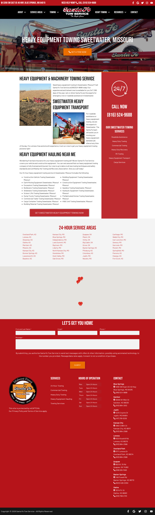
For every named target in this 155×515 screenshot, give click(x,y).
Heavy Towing (101, 12)
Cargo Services (119, 162)
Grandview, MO (58, 253)
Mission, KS (27, 248)
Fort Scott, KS (118, 259)
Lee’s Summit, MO (59, 242)
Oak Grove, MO (58, 259)
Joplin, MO (87, 256)
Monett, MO (117, 248)
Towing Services (58, 403)
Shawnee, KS (28, 240)
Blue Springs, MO (59, 237)
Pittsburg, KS (88, 250)
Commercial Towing (119, 145)
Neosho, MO (87, 259)
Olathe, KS (27, 242)
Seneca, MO (117, 242)
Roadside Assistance (119, 137)
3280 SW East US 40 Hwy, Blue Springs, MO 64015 (24, 2)
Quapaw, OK (87, 234)
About (20, 12)
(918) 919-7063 (121, 470)
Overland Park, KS (29, 234)
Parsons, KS (117, 253)
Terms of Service (35, 411)
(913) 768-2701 (89, 5)
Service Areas (36, 12)
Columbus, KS (88, 253)
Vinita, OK (86, 240)
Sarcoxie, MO (118, 245)
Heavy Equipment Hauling (61, 399)
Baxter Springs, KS (90, 248)
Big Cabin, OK (88, 242)
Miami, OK (86, 237)
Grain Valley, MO (59, 256)
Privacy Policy (18, 411)
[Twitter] (142, 3)
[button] (80, 304)
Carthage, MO (118, 234)
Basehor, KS (27, 259)
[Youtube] (151, 3)
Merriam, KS (27, 245)
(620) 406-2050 (122, 483)
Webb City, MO (118, 237)
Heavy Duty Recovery (119, 149)
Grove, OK (86, 245)
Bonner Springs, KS (30, 253)
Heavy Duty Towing (119, 141)
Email (60, 329)
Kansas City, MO (59, 234)
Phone (102, 329)
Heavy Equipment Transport (119, 158)
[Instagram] (147, 3)
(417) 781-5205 (121, 418)
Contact (134, 12)
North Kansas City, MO (61, 250)
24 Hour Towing (57, 386)
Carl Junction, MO (119, 240)
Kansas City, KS (28, 250)
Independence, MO (60, 240)
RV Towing (119, 154)
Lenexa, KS (27, 237)
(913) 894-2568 (121, 431)
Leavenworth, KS (29, 256)
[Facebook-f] (133, 3)
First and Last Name (23, 329)
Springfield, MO (118, 250)
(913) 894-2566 (121, 444)
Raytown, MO (57, 245)
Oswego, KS (117, 256)
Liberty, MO (57, 248)
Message (19, 337)
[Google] (138, 3)
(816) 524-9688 (89, 2)
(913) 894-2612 (121, 405)
